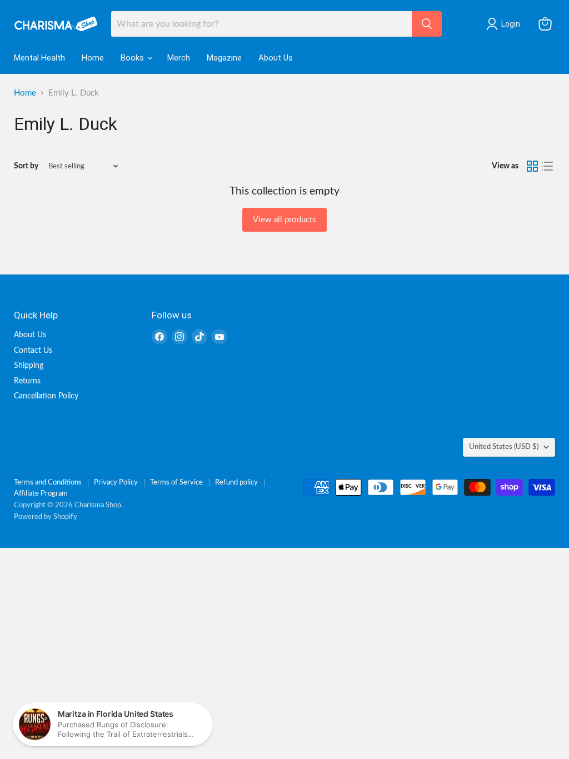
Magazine (224, 58)
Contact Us (33, 350)
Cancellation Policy (46, 396)
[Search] (427, 24)
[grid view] (532, 166)
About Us (275, 58)
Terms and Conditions (48, 482)
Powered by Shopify (45, 517)
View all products (284, 220)
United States (503, 447)
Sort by (26, 166)
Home (93, 58)
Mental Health (39, 58)
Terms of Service (176, 482)
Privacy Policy (116, 482)
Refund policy (236, 482)
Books (133, 58)
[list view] (548, 166)
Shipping (28, 365)
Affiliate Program (41, 493)
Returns (27, 381)
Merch (178, 58)
